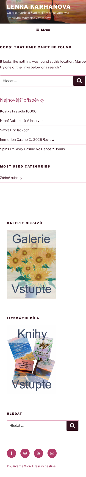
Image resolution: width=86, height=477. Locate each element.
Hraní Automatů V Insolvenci (23, 121)
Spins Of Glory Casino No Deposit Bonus (32, 149)
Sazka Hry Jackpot (14, 130)
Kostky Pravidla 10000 (18, 111)
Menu (45, 30)
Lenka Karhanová (39, 6)
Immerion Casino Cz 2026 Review (27, 140)
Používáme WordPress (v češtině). (32, 466)
